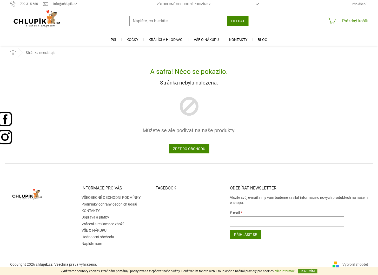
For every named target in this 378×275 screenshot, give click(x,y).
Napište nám (92, 244)
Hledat (237, 21)
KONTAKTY (91, 211)
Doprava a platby (95, 217)
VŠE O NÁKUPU (94, 230)
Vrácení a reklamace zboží (102, 224)
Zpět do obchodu (189, 149)
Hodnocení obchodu (98, 237)
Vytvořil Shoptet (355, 264)
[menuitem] (113, 40)
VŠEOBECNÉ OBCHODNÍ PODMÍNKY (184, 4)
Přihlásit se (245, 234)
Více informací (285, 271)
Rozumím (308, 271)
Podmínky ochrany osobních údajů (109, 204)
